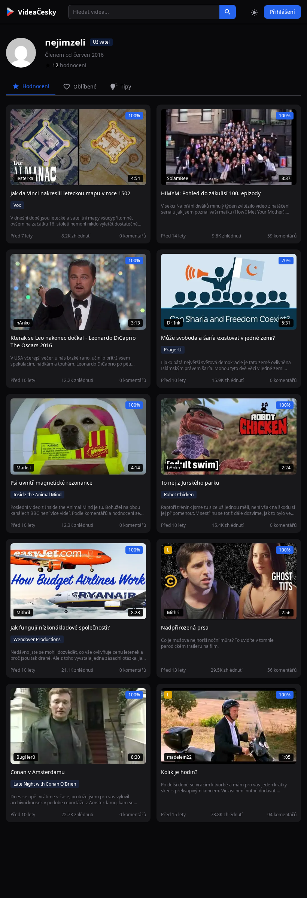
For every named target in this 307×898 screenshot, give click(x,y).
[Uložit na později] (33, 118)
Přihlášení (282, 11)
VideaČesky (37, 11)
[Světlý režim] (254, 11)
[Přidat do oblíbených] (19, 118)
